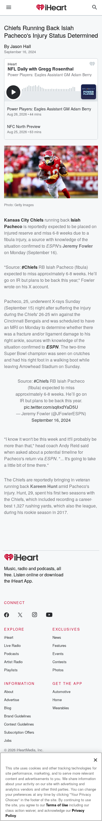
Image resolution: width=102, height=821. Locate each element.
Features (59, 645)
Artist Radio (13, 661)
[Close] (95, 760)
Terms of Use (57, 804)
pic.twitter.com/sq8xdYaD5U (51, 407)
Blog (7, 707)
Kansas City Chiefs (24, 220)
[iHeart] (51, 7)
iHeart (8, 637)
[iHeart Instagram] (34, 614)
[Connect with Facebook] (6, 614)
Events (58, 653)
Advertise (11, 699)
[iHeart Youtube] (49, 614)
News (56, 637)
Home (57, 699)
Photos (58, 669)
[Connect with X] (20, 614)
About (8, 691)
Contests (59, 661)
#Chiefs (30, 267)
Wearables (60, 707)
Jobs (8, 740)
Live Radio (12, 645)
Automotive (61, 691)
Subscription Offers (19, 732)
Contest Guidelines (19, 724)
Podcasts (11, 653)
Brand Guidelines (17, 715)
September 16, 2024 (51, 420)
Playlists (11, 669)
